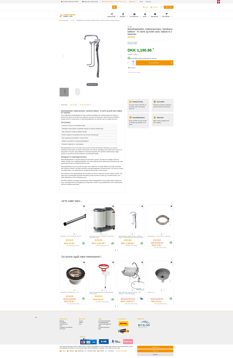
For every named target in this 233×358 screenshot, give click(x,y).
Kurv (80, 324)
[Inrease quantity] (133, 61)
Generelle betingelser (104, 327)
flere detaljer (73, 104)
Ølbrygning (154, 16)
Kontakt (133, 1)
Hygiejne (123, 16)
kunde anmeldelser (85, 104)
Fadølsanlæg (111, 16)
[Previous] (63, 56)
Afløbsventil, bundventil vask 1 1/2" (69, 292)
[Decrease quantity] (133, 64)
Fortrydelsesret (64, 324)
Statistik (72, 351)
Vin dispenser (134, 16)
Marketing (80, 351)
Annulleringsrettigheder (104, 321)
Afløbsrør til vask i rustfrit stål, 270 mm (70, 236)
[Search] (114, 7)
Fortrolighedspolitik (103, 322)
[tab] (64, 105)
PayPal (102, 351)
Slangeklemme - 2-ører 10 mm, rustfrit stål (159, 236)
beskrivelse (64, 104)
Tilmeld (81, 322)
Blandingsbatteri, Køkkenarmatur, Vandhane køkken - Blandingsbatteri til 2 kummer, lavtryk (131, 237)
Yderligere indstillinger (121, 351)
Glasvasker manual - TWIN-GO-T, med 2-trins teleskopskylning (102, 237)
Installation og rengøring (66, 327)
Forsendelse (63, 322)
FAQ (61, 325)
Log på (81, 321)
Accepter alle (155, 347)
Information (63, 328)
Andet (145, 16)
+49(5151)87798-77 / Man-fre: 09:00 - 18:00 (115, 1)
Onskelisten (132, 67)
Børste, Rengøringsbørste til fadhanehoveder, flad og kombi (101, 293)
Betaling (62, 321)
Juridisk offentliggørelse (104, 324)
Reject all (155, 351)
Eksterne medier (91, 351)
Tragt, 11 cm (151, 292)
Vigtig (64, 351)
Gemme (155, 354)
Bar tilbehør (166, 16)
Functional (111, 351)
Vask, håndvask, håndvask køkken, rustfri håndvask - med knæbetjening (130, 293)
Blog (99, 328)
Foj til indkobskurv (154, 62)
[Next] (121, 56)
